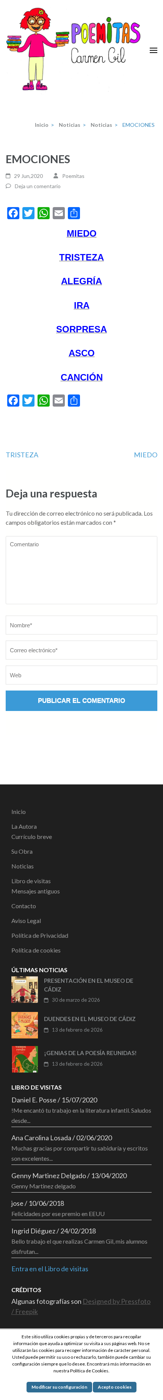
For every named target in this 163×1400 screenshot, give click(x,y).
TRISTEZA (22, 455)
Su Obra (22, 851)
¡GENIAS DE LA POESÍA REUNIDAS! (90, 1052)
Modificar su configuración (59, 1387)
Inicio (18, 811)
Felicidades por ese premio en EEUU (58, 1213)
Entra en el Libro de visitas (49, 1268)
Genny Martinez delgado (43, 1186)
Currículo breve (31, 836)
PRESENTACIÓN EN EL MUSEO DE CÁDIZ (88, 985)
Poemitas (73, 176)
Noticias (22, 866)
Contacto (23, 905)
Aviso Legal (26, 920)
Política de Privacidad (39, 935)
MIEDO (145, 455)
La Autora (24, 826)
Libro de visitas (31, 880)
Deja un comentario (38, 186)
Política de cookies (36, 950)
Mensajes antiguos (35, 891)
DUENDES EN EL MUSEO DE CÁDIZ (90, 1018)
